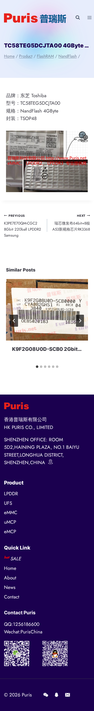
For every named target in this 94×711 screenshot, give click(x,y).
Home (10, 568)
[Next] (80, 321)
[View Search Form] (77, 17)
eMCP (10, 531)
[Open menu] (89, 17)
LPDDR (11, 493)
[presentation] (47, 310)
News (10, 587)
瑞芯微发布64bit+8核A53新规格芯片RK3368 (71, 222)
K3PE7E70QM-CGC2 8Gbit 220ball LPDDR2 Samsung (22, 225)
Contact (11, 596)
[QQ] (56, 695)
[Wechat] (45, 695)
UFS (8, 503)
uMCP (10, 522)
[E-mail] (67, 695)
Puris (27, 694)
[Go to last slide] (14, 321)
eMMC (10, 512)
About (10, 577)
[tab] (37, 366)
